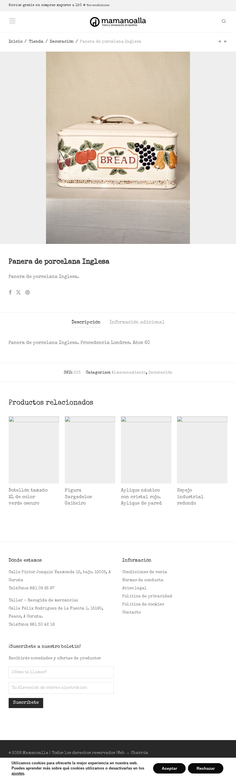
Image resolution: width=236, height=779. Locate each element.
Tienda (36, 42)
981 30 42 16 (42, 625)
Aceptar (169, 768)
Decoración (62, 42)
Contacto (131, 613)
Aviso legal (134, 588)
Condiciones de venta (144, 572)
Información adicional (137, 322)
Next (226, 147)
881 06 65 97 (42, 588)
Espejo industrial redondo (190, 497)
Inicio (15, 42)
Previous (10, 147)
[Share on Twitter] (18, 293)
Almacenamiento (129, 373)
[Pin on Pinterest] (28, 293)
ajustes (18, 773)
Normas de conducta (142, 580)
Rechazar (206, 768)
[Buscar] (226, 21)
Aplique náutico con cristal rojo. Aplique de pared (141, 497)
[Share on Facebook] (10, 293)
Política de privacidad (147, 596)
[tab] (86, 323)
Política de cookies (143, 605)
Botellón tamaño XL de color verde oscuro (28, 497)
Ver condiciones (98, 5)
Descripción (86, 322)
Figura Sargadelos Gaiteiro (78, 497)
